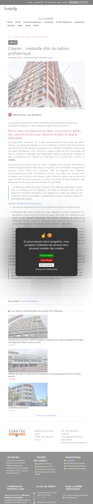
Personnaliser (46, 265)
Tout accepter (46, 255)
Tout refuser (46, 260)
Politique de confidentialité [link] (46, 269)
